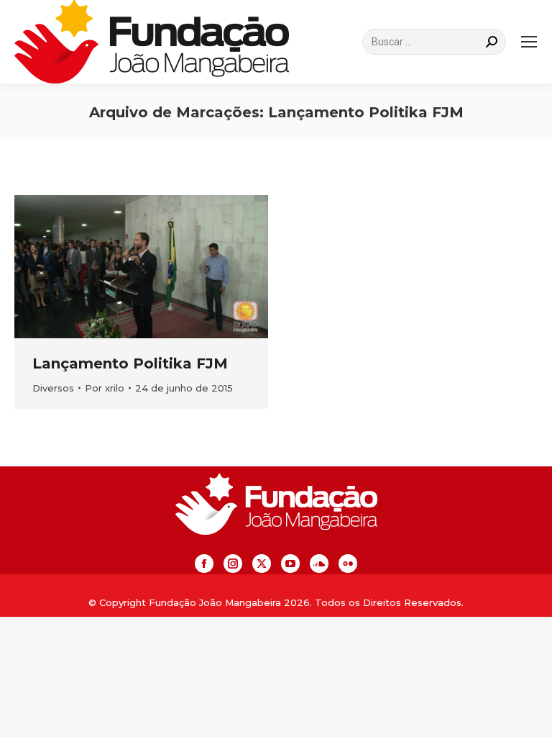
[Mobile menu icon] (529, 41)
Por (104, 388)
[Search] (491, 42)
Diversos (53, 388)
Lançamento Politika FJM (130, 363)
